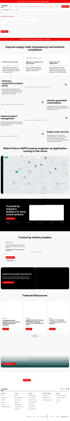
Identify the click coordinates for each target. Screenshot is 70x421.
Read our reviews (10, 218)
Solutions (22, 6)
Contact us (35, 380)
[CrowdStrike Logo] (4, 6)
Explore (11, 9)
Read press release (45, 1)
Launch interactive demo (7, 282)
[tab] (8, 223)
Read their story (10, 257)
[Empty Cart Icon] (57, 6)
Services (16, 6)
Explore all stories (10, 260)
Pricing (43, 6)
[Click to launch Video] (35, 175)
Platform (10, 6)
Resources (37, 6)
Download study (48, 39)
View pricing (43, 380)
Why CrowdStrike (29, 6)
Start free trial (26, 380)
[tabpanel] (35, 212)
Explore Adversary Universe (8, 363)
